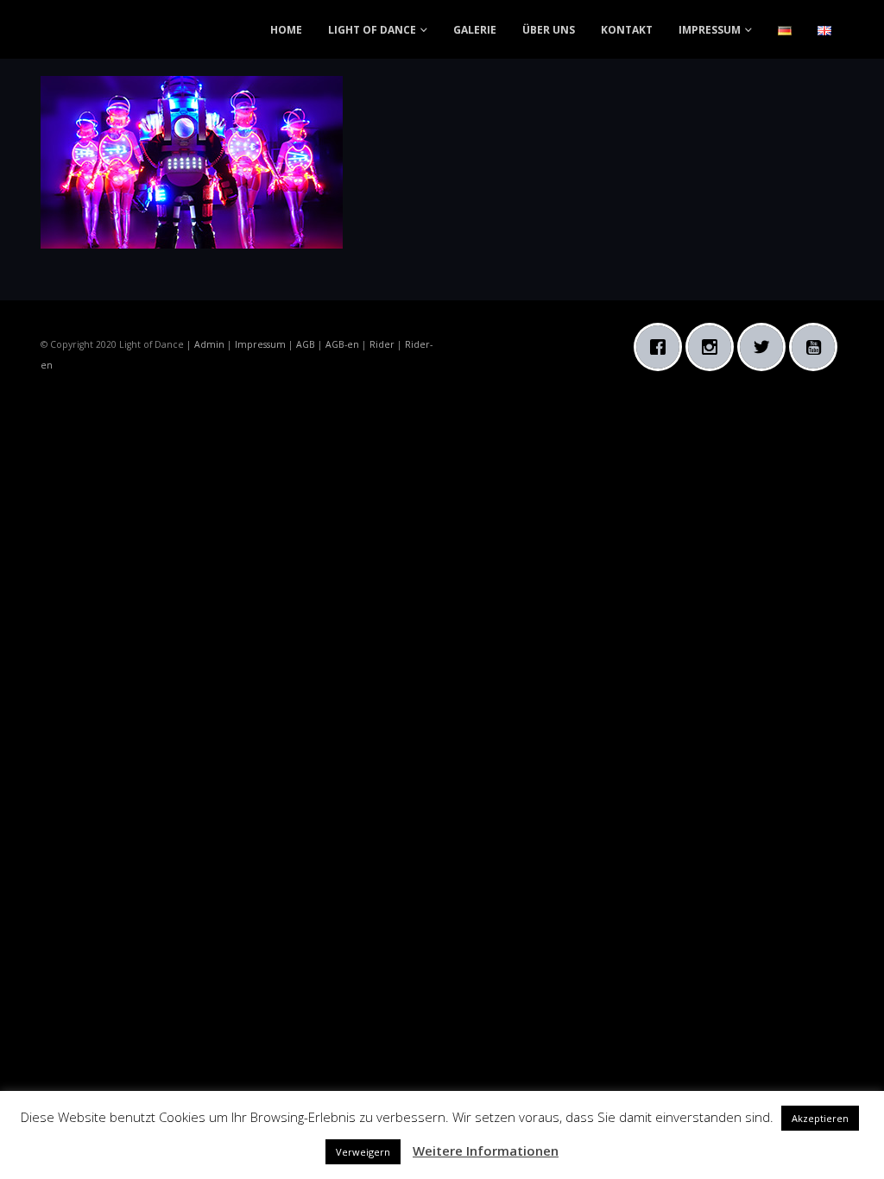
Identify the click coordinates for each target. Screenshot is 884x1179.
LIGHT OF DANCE (372, 29)
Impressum (260, 344)
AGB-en (342, 344)
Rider (382, 344)
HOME (286, 29)
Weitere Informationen (486, 1150)
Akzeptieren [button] (820, 1118)
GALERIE (474, 29)
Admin (209, 344)
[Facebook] (662, 347)
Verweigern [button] (363, 1151)
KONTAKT (627, 29)
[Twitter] (766, 347)
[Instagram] (714, 347)
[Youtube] (817, 347)
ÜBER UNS (548, 29)
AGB (305, 344)
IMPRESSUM (710, 29)
